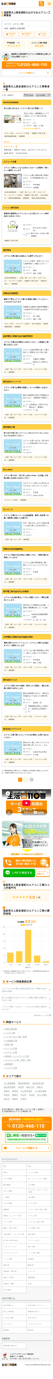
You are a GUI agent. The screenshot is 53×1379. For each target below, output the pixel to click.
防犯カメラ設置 (8, 1277)
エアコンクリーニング (10, 1253)
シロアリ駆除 (7, 1179)
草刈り (5, 1172)
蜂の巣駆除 (7, 1185)
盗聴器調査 (31, 1277)
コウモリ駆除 (7, 1203)
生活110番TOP (7, 1109)
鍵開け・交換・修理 (10, 1228)
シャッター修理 (33, 1172)
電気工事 (19, 1109)
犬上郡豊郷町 (10, 1083)
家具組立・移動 (8, 1284)
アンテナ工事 (32, 1203)
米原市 (21, 1087)
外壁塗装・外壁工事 (10, 1271)
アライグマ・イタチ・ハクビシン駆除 (38, 1191)
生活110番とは (8, 1305)
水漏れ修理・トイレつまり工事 (13, 1234)
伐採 (29, 1166)
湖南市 (7, 1091)
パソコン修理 (7, 1259)
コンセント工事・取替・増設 (37, 1209)
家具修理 (31, 1259)
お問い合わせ (32, 1318)
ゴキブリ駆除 (7, 1191)
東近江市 (30, 1087)
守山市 (23, 1095)
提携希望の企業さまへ (10, 1346)
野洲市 (15, 1091)
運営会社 (31, 1330)
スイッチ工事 (7, 1222)
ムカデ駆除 (31, 1185)
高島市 (40, 1087)
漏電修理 (6, 1209)
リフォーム (31, 1271)
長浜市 (7, 1099)
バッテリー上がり (34, 1240)
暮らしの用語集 (8, 1311)
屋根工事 (6, 1265)
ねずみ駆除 (31, 1197)
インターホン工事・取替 (36, 1222)
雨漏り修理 (31, 1234)
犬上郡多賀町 (41, 1091)
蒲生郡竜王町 (38, 1083)
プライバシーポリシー (35, 1324)
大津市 (23, 1099)
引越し (30, 1284)
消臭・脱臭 (31, 1246)
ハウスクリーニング (10, 1246)
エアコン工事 (30, 1109)
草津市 (32, 1095)
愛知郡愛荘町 (24, 1083)
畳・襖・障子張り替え (10, 1240)
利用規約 (6, 1330)
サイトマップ (7, 1324)
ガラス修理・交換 (34, 1228)
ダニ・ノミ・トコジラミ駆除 (37, 1179)
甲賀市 (7, 1095)
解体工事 (31, 1265)
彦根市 (15, 1099)
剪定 (4, 1166)
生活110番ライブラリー (36, 1305)
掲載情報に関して (34, 1311)
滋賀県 (40, 1109)
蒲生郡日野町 (10, 1087)
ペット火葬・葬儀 (34, 1253)
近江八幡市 (42, 1095)
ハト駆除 (6, 1197)
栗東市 (15, 1095)
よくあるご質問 (8, 1318)
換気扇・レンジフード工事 (12, 1216)
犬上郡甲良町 (26, 1091)
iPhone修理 (7, 1290)
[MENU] (49, 3)
